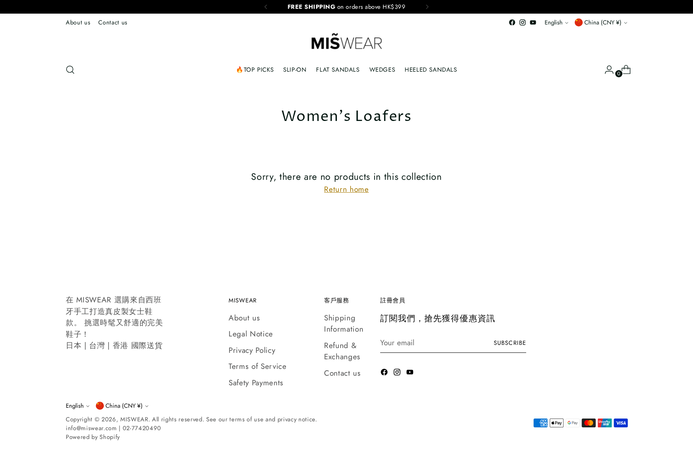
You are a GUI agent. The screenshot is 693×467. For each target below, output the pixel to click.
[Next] (427, 7)
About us (244, 317)
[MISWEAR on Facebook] (512, 22)
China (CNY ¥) (603, 22)
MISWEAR (134, 419)
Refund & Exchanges (342, 351)
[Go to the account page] (606, 70)
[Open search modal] (70, 70)
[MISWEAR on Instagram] (522, 22)
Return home (346, 189)
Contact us (342, 373)
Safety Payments (256, 382)
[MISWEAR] (346, 42)
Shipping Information (343, 323)
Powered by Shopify (93, 437)
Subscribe (510, 342)
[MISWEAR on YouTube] (533, 22)
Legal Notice (251, 333)
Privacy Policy (252, 350)
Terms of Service (258, 366)
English (554, 22)
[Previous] (266, 7)
